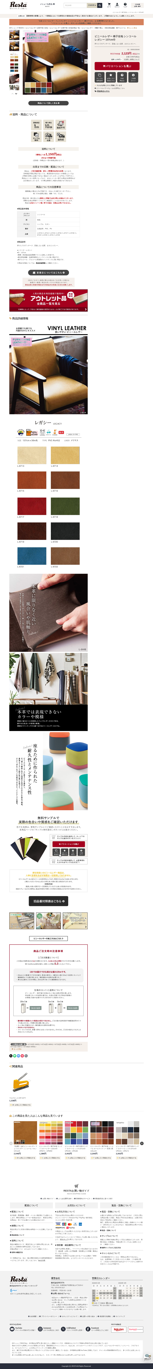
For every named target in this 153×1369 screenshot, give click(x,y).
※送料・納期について (132, 59)
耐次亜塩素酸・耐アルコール (115, 28)
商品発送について (18, 1235)
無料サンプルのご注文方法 (111, 1248)
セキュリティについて (70, 1316)
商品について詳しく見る (47, 103)
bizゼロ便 (41, 1260)
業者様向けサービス (83, 1198)
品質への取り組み (88, 1316)
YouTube (18, 1328)
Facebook (95, 1328)
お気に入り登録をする (111, 80)
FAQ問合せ (122, 80)
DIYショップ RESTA (16, 28)
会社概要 (33, 1316)
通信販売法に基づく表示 (103, 1198)
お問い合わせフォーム (61, 1293)
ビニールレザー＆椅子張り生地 (37, 28)
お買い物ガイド (48, 1198)
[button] (47, 5)
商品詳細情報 (40, 263)
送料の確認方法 (17, 1252)
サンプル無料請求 (99, 80)
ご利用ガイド (133, 80)
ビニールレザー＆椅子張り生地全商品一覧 (65, 28)
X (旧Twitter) (71, 1328)
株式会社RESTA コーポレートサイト (23, 1286)
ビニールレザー (87, 28)
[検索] (99, 5)
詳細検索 (91, 5)
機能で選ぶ (99, 28)
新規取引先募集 (105, 1316)
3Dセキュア (64, 1239)
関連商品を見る (103, 91)
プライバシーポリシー (49, 1316)
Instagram (47, 1328)
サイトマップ (120, 1316)
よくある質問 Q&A (64, 1198)
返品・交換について (109, 1230)
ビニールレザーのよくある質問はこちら (111, 88)
